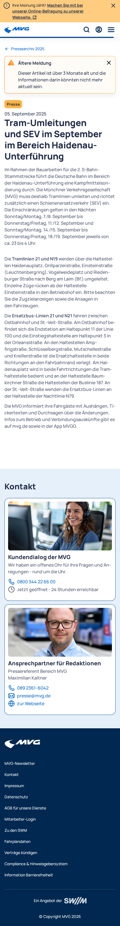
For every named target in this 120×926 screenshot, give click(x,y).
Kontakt (11, 774)
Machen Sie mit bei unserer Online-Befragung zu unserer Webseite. (48, 11)
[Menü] (111, 29)
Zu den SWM (15, 830)
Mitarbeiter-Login (20, 819)
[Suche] (86, 29)
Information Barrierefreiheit (28, 874)
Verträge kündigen (20, 852)
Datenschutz (16, 796)
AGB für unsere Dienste (25, 808)
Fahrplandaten (17, 841)
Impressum (14, 785)
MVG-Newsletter (19, 763)
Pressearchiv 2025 (27, 48)
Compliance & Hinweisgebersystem (36, 863)
